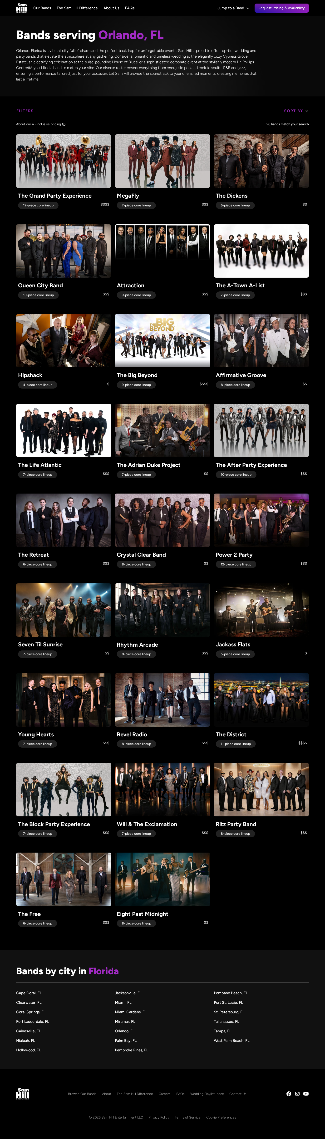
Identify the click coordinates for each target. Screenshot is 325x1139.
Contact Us (237, 1094)
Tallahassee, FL (226, 1021)
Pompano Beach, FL (231, 993)
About (106, 1094)
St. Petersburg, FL (229, 1012)
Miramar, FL (125, 1021)
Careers (165, 1094)
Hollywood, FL (28, 1050)
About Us (111, 8)
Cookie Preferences (221, 1117)
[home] (21, 8)
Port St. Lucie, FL (228, 1002)
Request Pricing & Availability (281, 8)
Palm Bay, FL (126, 1040)
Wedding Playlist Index (207, 1094)
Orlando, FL (124, 1031)
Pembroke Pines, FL (131, 1050)
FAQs (129, 8)
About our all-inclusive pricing (38, 124)
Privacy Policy (159, 1117)
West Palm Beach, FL (231, 1040)
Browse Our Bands (82, 1094)
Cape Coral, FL (29, 993)
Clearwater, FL (28, 1002)
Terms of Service (188, 1117)
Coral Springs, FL (30, 1012)
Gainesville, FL (28, 1031)
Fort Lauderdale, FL (32, 1021)
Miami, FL (123, 1002)
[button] (234, 8)
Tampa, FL (222, 1031)
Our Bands (42, 8)
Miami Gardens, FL (131, 1012)
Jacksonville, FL (128, 993)
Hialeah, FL (25, 1040)
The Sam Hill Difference (77, 8)
